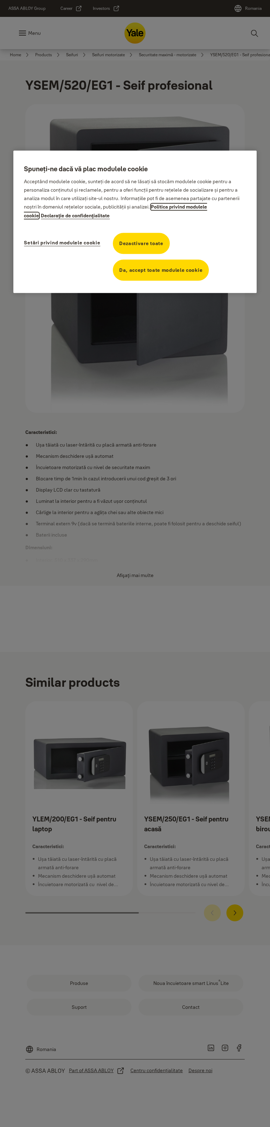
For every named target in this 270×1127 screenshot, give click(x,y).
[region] (134, 222)
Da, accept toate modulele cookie (160, 270)
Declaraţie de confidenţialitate (75, 215)
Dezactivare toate (141, 243)
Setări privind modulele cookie (62, 242)
